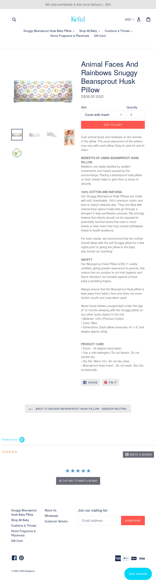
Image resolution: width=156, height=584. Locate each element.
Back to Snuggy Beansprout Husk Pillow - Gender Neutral (81, 408)
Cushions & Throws (120, 31)
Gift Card (100, 36)
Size (84, 107)
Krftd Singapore (27, 570)
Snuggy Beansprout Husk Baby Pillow (49, 31)
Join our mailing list (92, 510)
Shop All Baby (90, 31)
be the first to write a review (78, 480)
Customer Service (56, 521)
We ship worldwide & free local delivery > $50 (78, 4)
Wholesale (51, 516)
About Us (50, 510)
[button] (138, 454)
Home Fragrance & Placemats (69, 36)
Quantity (132, 107)
